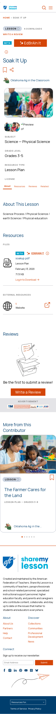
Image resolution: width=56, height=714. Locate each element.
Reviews (33, 186)
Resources (19, 186)
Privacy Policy (34, 708)
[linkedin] (15, 670)
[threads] (31, 670)
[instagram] (9, 670)
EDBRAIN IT (37, 253)
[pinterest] (20, 670)
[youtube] (25, 670)
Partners (8, 628)
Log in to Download (26, 279)
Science (11, 141)
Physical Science (36, 141)
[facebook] (4, 670)
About (7, 186)
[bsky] (36, 670)
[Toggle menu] (50, 7)
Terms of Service (18, 708)
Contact (7, 638)
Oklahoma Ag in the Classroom (30, 80)
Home (6, 17)
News (31, 641)
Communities (35, 628)
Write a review (13, 34)
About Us (8, 623)
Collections (34, 623)
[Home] (10, 8)
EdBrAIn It (32, 43)
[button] (22, 536)
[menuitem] (11, 127)
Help (5, 633)
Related (45, 186)
